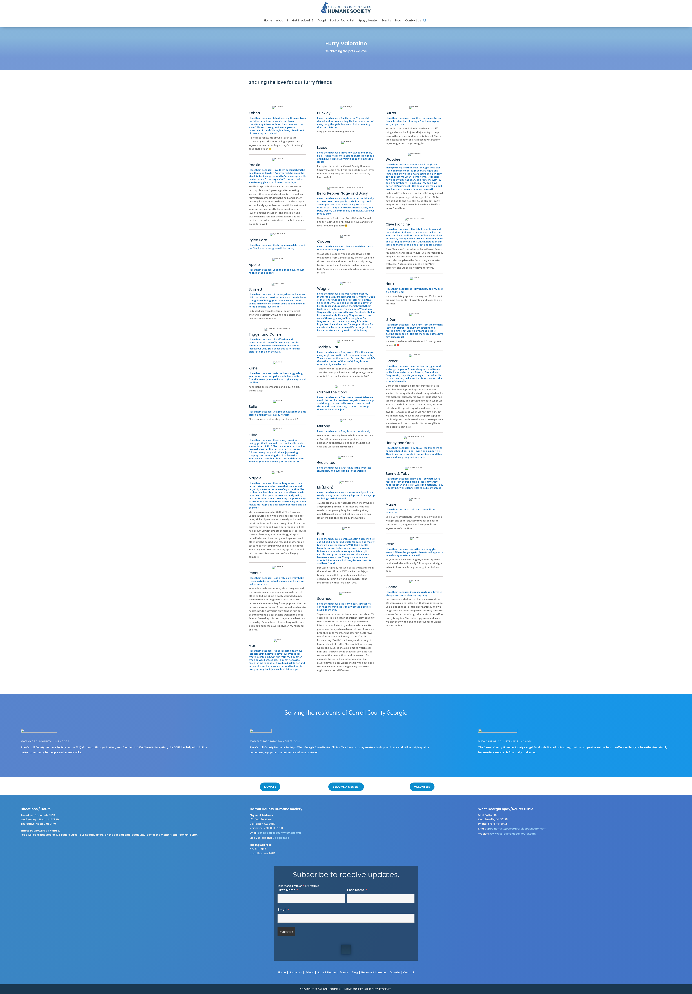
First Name (288, 890)
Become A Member (373, 972)
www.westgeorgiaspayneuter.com (275, 741)
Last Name (357, 890)
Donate (395, 972)
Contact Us (413, 20)
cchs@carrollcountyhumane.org (279, 833)
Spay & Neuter (326, 972)
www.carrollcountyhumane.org (45, 741)
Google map (280, 838)
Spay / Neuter (368, 20)
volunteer (422, 787)
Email (283, 909)
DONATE (270, 787)
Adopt (322, 20)
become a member (346, 787)
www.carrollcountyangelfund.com (504, 741)
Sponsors (295, 972)
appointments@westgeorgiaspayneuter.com (516, 828)
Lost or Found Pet (342, 20)
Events (386, 20)
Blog (398, 20)
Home (268, 20)
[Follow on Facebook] (346, 949)
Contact (408, 972)
